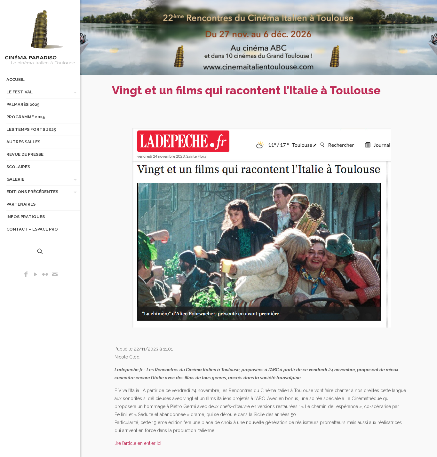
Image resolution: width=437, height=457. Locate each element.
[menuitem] (74, 92)
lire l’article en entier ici (138, 443)
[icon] (55, 275)
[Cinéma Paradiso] (40, 37)
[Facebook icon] (26, 275)
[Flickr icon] (45, 275)
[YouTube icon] (35, 275)
